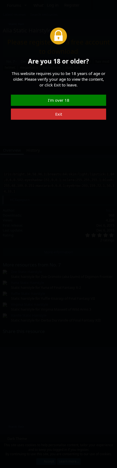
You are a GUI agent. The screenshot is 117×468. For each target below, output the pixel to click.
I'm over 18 (58, 100)
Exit (58, 114)
